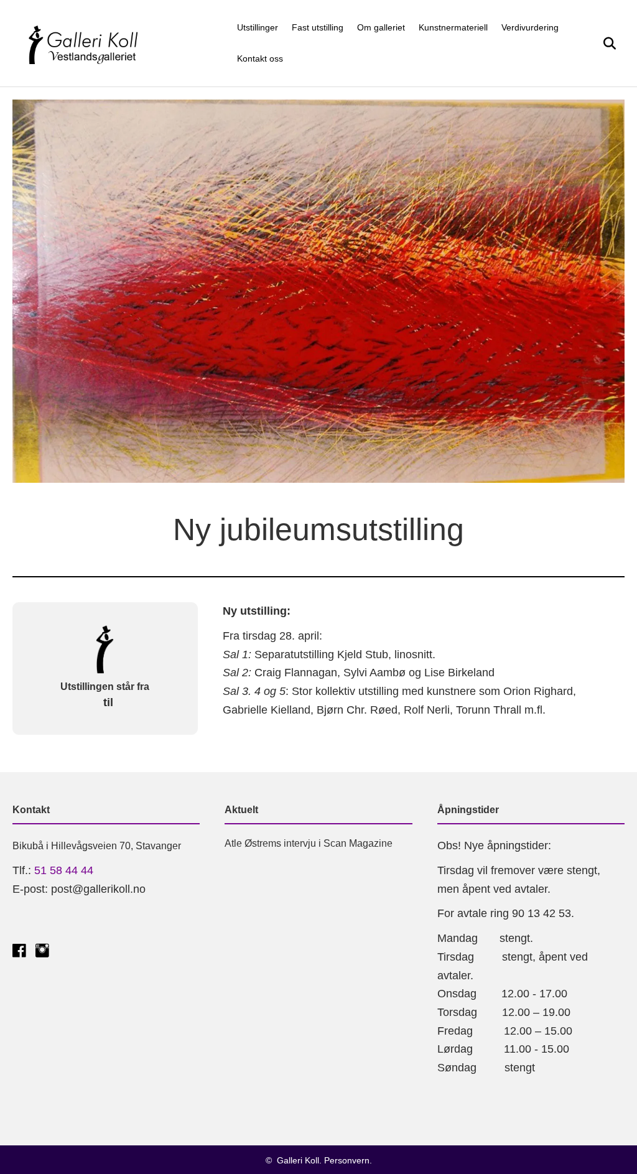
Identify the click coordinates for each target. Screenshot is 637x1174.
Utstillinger (257, 27)
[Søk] (604, 43)
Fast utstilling (317, 27)
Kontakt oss (260, 58)
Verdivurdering (530, 27)
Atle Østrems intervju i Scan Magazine (309, 843)
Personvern (347, 1160)
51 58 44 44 (63, 870)
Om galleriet (381, 27)
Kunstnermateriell (453, 27)
